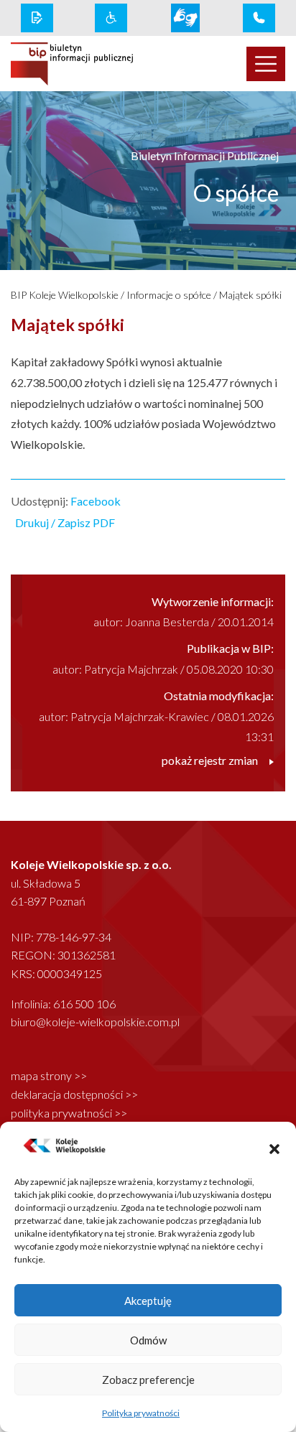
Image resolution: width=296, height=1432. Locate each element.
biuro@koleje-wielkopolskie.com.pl (95, 1021)
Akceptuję (148, 1300)
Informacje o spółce (168, 295)
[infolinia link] (259, 18)
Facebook (95, 501)
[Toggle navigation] (265, 64)
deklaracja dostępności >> (74, 1094)
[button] (274, 1147)
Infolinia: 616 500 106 (63, 1003)
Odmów (148, 1340)
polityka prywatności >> (69, 1113)
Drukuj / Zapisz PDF (65, 522)
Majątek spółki (250, 295)
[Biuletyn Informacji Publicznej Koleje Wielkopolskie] (72, 64)
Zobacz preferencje (148, 1379)
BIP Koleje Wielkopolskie (65, 295)
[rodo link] (37, 18)
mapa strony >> (49, 1075)
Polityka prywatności (141, 1413)
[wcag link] (111, 18)
